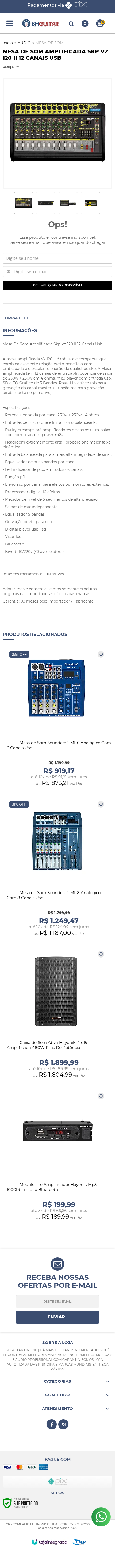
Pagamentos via (46, 5)
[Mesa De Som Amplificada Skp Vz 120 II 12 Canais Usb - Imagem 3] (68, 203)
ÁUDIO (24, 43)
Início (8, 43)
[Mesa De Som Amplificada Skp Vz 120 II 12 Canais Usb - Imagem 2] (45, 203)
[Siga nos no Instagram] (63, 1424)
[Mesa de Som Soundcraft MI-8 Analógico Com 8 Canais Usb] (57, 868)
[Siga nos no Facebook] (51, 1424)
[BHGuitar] (40, 23)
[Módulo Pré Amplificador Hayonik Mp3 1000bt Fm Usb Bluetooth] (57, 1156)
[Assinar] (57, 1317)
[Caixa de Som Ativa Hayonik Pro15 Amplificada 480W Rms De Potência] (57, 1014)
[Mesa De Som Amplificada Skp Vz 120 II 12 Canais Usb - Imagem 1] (23, 203)
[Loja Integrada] (49, 1542)
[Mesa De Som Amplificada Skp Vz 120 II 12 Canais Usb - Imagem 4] (90, 203)
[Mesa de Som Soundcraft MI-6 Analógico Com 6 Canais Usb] (57, 718)
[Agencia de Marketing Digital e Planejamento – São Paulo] (79, 1542)
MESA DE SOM (49, 43)
